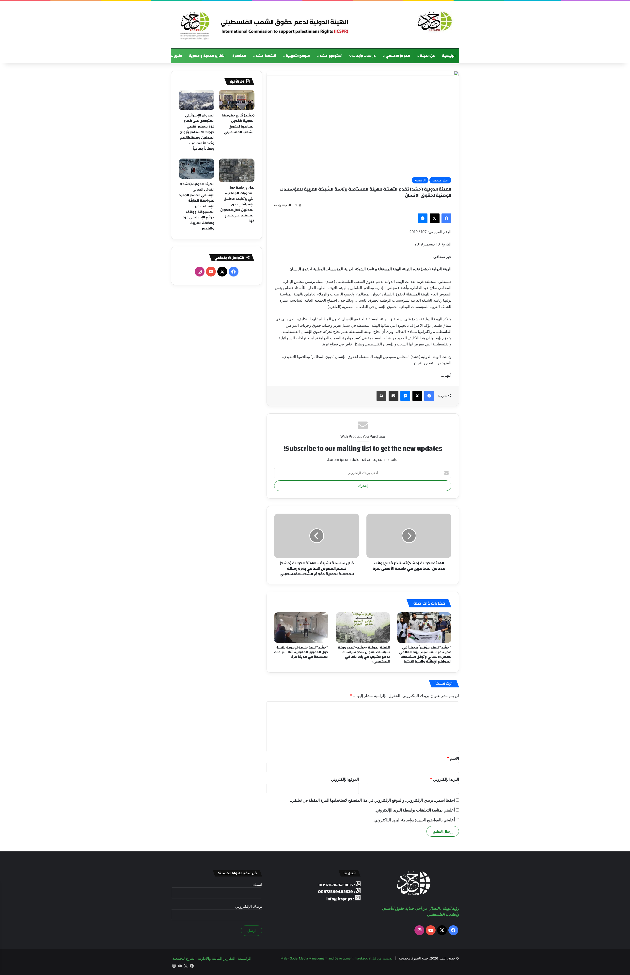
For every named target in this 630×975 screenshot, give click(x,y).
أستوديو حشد (331, 56)
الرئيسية (449, 56)
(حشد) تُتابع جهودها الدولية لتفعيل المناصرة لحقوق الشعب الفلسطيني (238, 123)
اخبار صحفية (440, 180)
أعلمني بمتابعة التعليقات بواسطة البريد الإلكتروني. (415, 810)
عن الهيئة (427, 56)
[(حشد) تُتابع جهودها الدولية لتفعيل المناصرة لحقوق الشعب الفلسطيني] (236, 100)
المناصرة (239, 56)
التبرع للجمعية (171, 56)
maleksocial (362, 958)
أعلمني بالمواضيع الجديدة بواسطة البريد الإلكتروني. (414, 819)
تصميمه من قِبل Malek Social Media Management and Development (337, 958)
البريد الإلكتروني (444, 779)
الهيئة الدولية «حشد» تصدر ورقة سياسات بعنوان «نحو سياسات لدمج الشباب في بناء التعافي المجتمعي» (364, 654)
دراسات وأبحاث (364, 56)
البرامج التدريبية (298, 56)
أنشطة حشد (266, 56)
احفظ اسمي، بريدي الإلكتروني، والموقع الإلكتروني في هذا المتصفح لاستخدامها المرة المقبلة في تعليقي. (372, 800)
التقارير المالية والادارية (207, 56)
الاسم (453, 758)
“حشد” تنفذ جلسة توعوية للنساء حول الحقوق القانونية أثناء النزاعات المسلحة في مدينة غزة (301, 652)
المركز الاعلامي (398, 56)
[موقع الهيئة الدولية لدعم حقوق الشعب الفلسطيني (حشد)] (433, 22)
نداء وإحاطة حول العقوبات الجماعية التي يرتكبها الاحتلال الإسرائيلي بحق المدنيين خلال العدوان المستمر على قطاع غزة (237, 204)
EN (151, 56)
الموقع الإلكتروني (345, 779)
